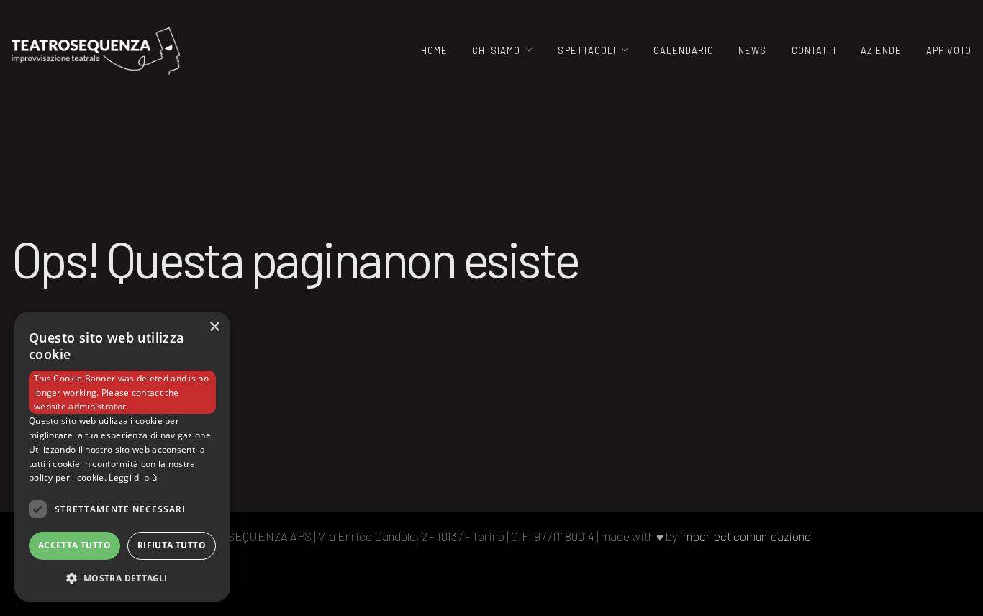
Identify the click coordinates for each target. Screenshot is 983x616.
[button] (122, 578)
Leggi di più (133, 477)
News (752, 50)
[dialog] (122, 457)
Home (434, 50)
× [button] (214, 327)
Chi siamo (496, 50)
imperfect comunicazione (745, 536)
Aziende (881, 50)
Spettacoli (586, 50)
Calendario (683, 50)
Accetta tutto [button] (74, 545)
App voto (948, 50)
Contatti (814, 50)
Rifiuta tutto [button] (171, 545)
